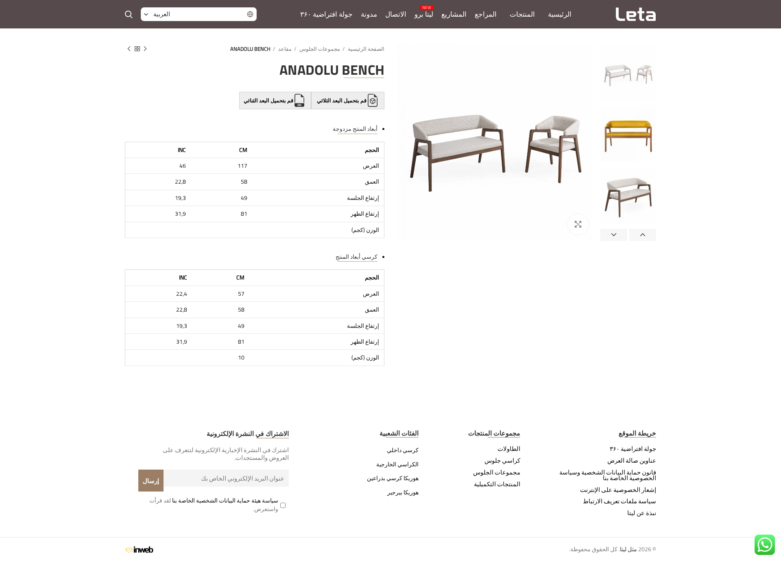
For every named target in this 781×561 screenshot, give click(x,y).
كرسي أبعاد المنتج (356, 256)
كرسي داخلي (403, 450)
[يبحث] (129, 14)
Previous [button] (642, 235)
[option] (628, 72)
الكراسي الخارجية (397, 464)
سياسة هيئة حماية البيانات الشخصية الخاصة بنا (225, 500)
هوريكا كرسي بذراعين (393, 478)
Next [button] (613, 235)
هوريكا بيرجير (403, 492)
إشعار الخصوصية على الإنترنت (618, 490)
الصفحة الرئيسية (365, 49)
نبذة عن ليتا (641, 513)
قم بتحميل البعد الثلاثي (342, 100)
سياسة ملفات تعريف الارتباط (619, 501)
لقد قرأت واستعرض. (213, 504)
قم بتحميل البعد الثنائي (269, 100)
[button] (199, 14)
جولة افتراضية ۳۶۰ (633, 449)
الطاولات (508, 449)
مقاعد (284, 49)
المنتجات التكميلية (497, 484)
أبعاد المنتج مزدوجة (355, 128)
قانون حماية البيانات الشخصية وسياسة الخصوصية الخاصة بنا (607, 475)
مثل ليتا (628, 549)
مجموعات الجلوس (319, 49)
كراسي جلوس (502, 461)
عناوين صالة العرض (631, 461)
